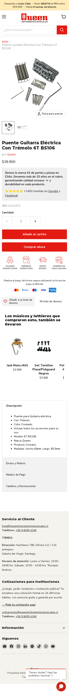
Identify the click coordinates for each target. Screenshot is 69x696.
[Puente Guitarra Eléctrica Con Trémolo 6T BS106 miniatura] (8, 127)
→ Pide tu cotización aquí (18, 605)
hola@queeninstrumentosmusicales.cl (25, 526)
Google (53, 191)
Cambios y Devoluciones (21, 486)
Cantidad (8, 212)
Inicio (5, 41)
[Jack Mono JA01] (17, 346)
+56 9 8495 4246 (26, 530)
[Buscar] (62, 30)
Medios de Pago (15, 474)
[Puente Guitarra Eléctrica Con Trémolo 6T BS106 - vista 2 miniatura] (22, 127)
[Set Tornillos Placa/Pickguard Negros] (44, 346)
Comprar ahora (34, 247)
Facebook (11, 195)
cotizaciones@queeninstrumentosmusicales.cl (30, 612)
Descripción (14, 406)
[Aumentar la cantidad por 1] (35, 221)
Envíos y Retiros (15, 463)
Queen (11, 154)
